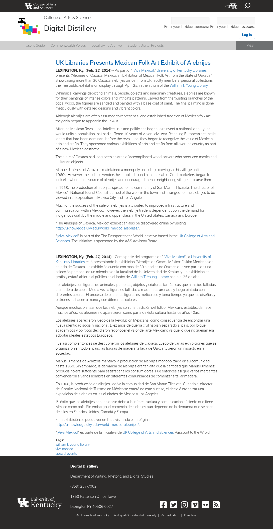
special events (66, 453)
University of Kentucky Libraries (181, 70)
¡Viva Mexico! (143, 70)
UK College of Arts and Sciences (148, 432)
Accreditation (170, 515)
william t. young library (73, 444)
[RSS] (216, 505)
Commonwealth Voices (68, 45)
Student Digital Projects (146, 45)
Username (202, 27)
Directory (190, 515)
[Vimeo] (194, 505)
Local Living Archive (107, 45)
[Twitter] (173, 505)
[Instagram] (184, 505)
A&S (250, 45)
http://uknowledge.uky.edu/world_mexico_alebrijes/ (97, 228)
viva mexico (64, 449)
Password (248, 27)
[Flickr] (205, 505)
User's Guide (35, 45)
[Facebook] (163, 505)
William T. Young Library (189, 85)
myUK (231, 6)
